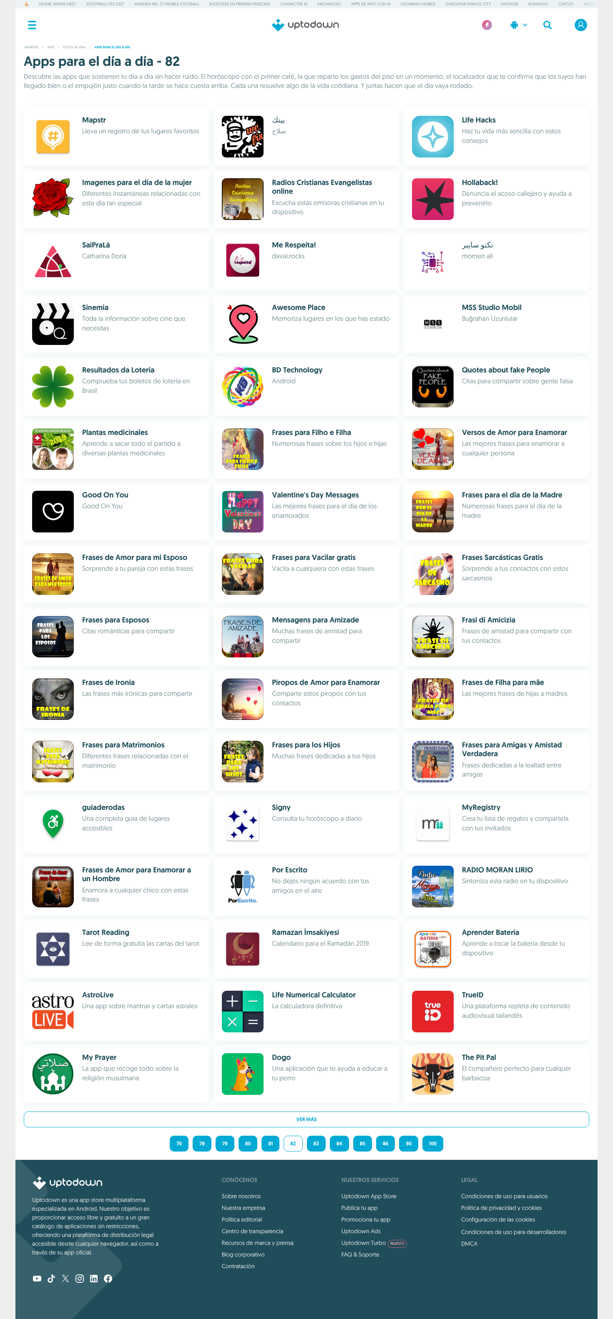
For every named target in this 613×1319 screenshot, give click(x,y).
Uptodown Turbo (373, 1243)
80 (248, 1143)
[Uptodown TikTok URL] (51, 1279)
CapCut (565, 4)
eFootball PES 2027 (105, 4)
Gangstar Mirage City (468, 4)
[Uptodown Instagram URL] (80, 1279)
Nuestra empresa (243, 1208)
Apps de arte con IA (370, 4)
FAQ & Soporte (360, 1254)
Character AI (293, 4)
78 (202, 1143)
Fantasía (509, 4)
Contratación (238, 1266)
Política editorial (242, 1219)
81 (270, 1143)
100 (433, 1143)
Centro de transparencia (252, 1231)
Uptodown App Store (369, 1196)
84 (339, 1143)
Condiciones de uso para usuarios (504, 1196)
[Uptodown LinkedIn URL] (94, 1279)
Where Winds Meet (57, 4)
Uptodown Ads (361, 1231)
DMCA (469, 1243)
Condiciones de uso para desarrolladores (513, 1232)
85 (362, 1143)
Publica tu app (360, 1208)
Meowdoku (329, 4)
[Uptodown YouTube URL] (37, 1279)
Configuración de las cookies (498, 1219)
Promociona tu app (366, 1219)
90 (409, 1143)
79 (225, 1143)
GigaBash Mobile (418, 4)
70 (179, 1143)
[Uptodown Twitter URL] (65, 1279)
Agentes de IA (596, 4)
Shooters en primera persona (239, 4)
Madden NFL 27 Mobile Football (166, 4)
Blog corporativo (243, 1254)
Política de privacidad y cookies (501, 1208)
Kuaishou (538, 4)
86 (386, 1143)
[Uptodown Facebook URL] (108, 1279)
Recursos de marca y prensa (258, 1243)
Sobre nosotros (241, 1196)
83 (316, 1143)
